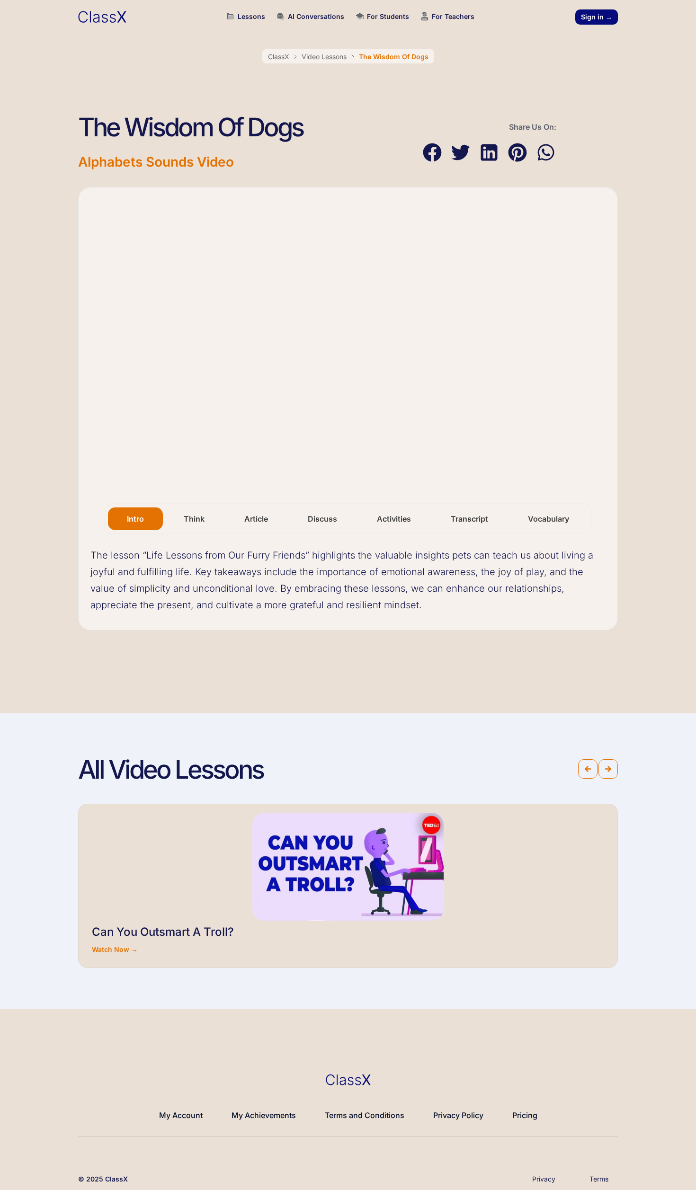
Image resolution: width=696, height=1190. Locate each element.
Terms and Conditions (364, 1115)
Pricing (524, 1115)
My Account (181, 1115)
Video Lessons (324, 57)
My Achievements (264, 1115)
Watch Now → (115, 949)
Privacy (543, 1179)
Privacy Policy (458, 1115)
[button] (432, 152)
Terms (598, 1179)
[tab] (135, 518)
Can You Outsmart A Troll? (163, 932)
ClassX (278, 57)
